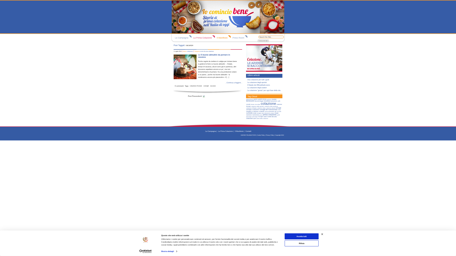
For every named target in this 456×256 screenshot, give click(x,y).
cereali (248, 104)
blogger (261, 101)
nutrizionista (255, 115)
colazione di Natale (251, 108)
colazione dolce (261, 108)
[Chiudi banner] (322, 234)
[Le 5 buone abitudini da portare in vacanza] (185, 79)
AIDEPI (255, 99)
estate (254, 113)
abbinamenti (249, 99)
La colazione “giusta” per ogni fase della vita (263, 90)
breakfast (267, 101)
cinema (252, 104)
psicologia (255, 116)
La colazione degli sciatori (257, 88)
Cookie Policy (261, 135)
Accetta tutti (302, 236)
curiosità (249, 113)
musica (272, 113)
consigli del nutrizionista (268, 109)
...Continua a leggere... (233, 83)
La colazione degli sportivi (257, 82)
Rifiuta (301, 243)
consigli (206, 86)
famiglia (259, 113)
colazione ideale (270, 108)
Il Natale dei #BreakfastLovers (258, 85)
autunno (269, 99)
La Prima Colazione (202, 38)
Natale (276, 113)
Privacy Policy (270, 135)
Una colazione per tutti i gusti (258, 80)
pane (261, 115)
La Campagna (181, 38)
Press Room (238, 38)
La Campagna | (211, 131)
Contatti (248, 131)
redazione (190, 51)
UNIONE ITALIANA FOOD (248, 135)
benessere (250, 101)
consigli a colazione (252, 109)
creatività (261, 111)
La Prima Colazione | (226, 131)
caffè (279, 101)
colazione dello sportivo (257, 106)
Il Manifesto (222, 38)
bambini (274, 99)
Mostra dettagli (167, 251)
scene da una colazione (207, 51)
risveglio (260, 116)
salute (265, 116)
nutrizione (249, 115)
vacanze (213, 86)
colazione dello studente (271, 106)
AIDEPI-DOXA (262, 99)
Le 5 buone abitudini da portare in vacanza (214, 56)
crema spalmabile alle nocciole (273, 111)
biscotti (257, 101)
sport (254, 118)
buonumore (274, 101)
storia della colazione (262, 118)
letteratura (267, 113)
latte (263, 113)
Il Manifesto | (239, 131)
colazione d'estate (196, 86)
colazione (268, 103)
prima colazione (269, 115)
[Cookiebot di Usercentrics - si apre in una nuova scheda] (145, 251)
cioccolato (257, 104)
